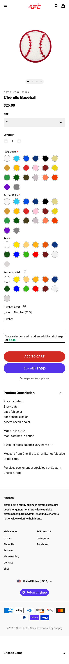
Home (7, 538)
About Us (9, 544)
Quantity (9, 135)
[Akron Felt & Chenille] (34, 6)
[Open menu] (5, 6)
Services (8, 550)
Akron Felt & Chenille (17, 92)
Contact (8, 562)
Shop (7, 568)
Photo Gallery (11, 556)
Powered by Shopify (51, 628)
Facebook (42, 544)
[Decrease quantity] (6, 141)
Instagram (43, 538)
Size (6, 114)
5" (7, 122)
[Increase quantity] (19, 141)
